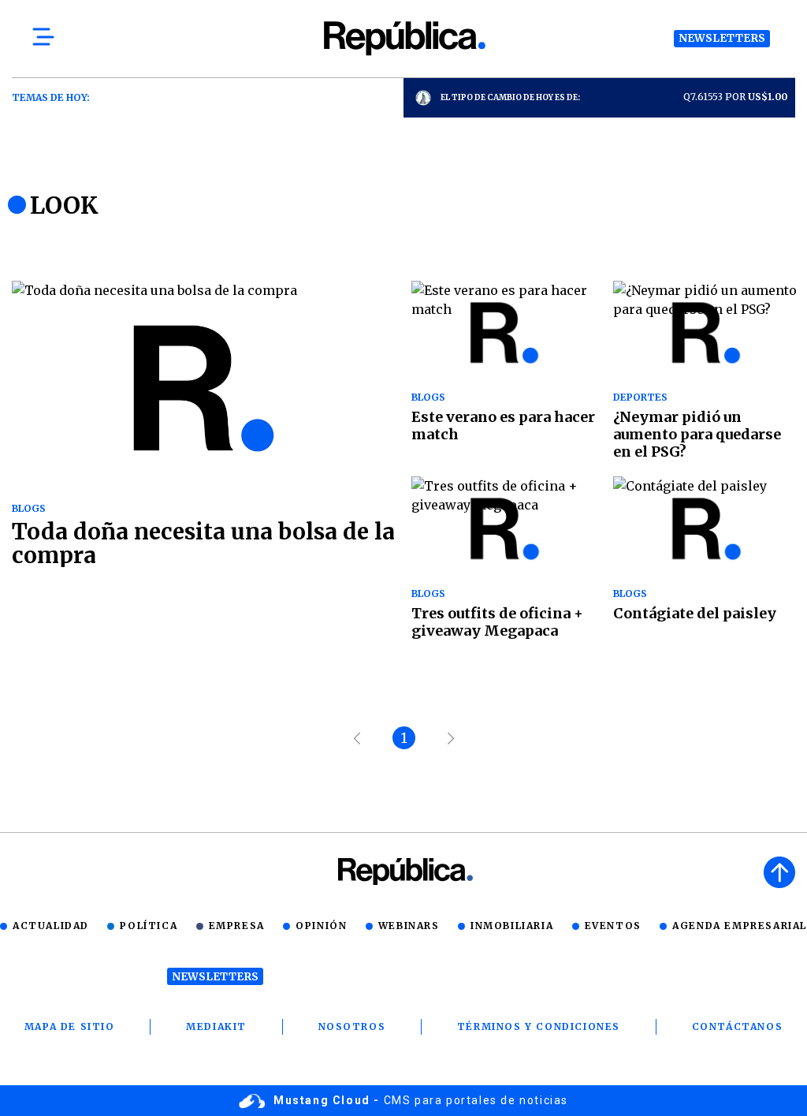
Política (148, 925)
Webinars (409, 925)
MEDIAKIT (216, 1026)
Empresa (237, 925)
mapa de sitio (69, 1026)
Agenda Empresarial (739, 925)
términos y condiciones (538, 1026)
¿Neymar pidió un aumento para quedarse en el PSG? (697, 434)
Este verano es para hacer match (503, 425)
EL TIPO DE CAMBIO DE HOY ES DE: (510, 97)
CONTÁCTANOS (737, 1026)
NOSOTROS (352, 1026)
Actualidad (51, 925)
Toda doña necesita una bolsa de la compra (203, 543)
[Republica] (403, 38)
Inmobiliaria (511, 925)
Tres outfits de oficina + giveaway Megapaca (497, 622)
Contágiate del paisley (694, 613)
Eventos (613, 925)
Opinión (321, 925)
